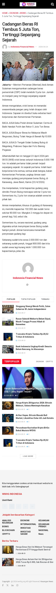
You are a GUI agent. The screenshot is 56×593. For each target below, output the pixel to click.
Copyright (6, 582)
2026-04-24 (43, 47)
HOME (5, 13)
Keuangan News (46, 582)
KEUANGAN (43, 520)
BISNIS (23, 13)
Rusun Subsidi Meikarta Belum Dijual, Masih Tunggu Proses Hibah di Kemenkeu (33, 322)
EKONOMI (14, 13)
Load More (28, 456)
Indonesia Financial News (22, 47)
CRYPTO (49, 362)
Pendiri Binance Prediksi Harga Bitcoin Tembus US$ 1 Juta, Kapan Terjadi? (27, 390)
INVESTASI (25, 528)
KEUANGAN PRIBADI (43, 525)
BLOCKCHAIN (8, 530)
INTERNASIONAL (28, 524)
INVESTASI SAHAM (25, 533)
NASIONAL (43, 530)
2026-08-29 (10, 395)
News (41, 534)
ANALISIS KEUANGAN (7, 521)
